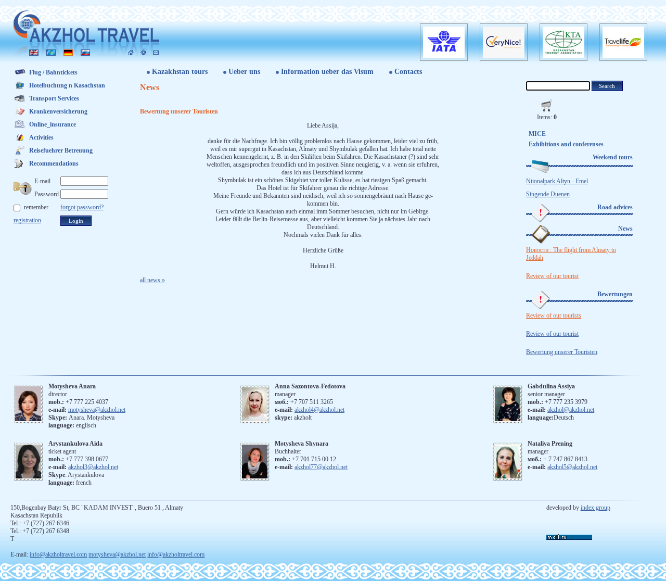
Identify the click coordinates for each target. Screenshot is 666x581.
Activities (41, 137)
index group (595, 507)
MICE (537, 133)
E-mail (42, 181)
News (625, 228)
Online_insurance (52, 124)
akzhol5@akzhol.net (572, 467)
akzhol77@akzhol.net (321, 467)
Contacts (408, 71)
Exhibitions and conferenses (566, 144)
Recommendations (54, 163)
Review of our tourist (552, 276)
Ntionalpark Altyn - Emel (557, 181)
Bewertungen (615, 294)
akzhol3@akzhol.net (93, 467)
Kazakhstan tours (180, 71)
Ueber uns (244, 71)
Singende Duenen (548, 194)
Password (46, 194)
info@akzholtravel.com (58, 554)
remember (36, 207)
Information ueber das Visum (327, 71)
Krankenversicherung (58, 111)
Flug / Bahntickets (53, 72)
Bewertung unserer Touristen (561, 352)
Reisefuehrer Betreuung (61, 150)
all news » (152, 280)
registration (27, 220)
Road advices (615, 207)
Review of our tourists (553, 315)
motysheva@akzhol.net (96, 409)
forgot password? (82, 207)
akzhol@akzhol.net (570, 409)
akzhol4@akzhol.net (319, 409)
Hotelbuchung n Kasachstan (67, 85)
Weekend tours (613, 157)
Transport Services (54, 98)
